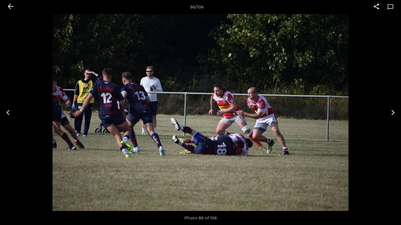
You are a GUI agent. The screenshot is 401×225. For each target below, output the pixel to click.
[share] (376, 7)
